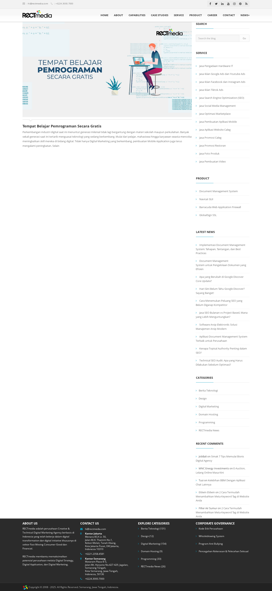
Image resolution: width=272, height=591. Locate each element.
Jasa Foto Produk (209, 153)
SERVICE (179, 15)
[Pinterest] (240, 3)
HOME (104, 15)
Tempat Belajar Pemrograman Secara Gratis (62, 126)
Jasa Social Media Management (217, 106)
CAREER (212, 15)
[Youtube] (228, 3)
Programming (207, 422)
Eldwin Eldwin (207, 492)
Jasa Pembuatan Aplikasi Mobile (218, 121)
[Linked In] (222, 3)
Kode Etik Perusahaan (211, 528)
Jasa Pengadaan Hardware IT (216, 66)
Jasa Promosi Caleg (210, 137)
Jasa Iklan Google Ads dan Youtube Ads (222, 74)
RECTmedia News (209, 430)
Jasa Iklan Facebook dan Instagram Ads (222, 82)
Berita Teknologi (208, 390)
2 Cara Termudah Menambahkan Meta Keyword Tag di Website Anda (222, 496)
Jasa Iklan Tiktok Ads (211, 90)
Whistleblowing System (211, 536)
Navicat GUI (206, 199)
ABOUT (118, 15)
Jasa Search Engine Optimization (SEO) (221, 98)
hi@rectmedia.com (38, 3)
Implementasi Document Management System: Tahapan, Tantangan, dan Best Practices (220, 249)
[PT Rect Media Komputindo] (37, 15)
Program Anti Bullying (211, 543)
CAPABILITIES (137, 15)
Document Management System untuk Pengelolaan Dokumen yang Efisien (221, 265)
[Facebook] (210, 3)
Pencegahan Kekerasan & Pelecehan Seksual (224, 551)
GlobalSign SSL (208, 215)
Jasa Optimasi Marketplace (215, 113)
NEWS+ (245, 15)
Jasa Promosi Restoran (212, 145)
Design (203, 398)
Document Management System (218, 191)
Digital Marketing (209, 406)
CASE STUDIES (159, 15)
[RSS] (246, 3)
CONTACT (229, 15)
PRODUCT (195, 15)
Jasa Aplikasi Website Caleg (215, 129)
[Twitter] (216, 3)
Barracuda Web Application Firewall (220, 207)
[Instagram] (234, 3)
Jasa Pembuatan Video (212, 161)
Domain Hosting (208, 414)
